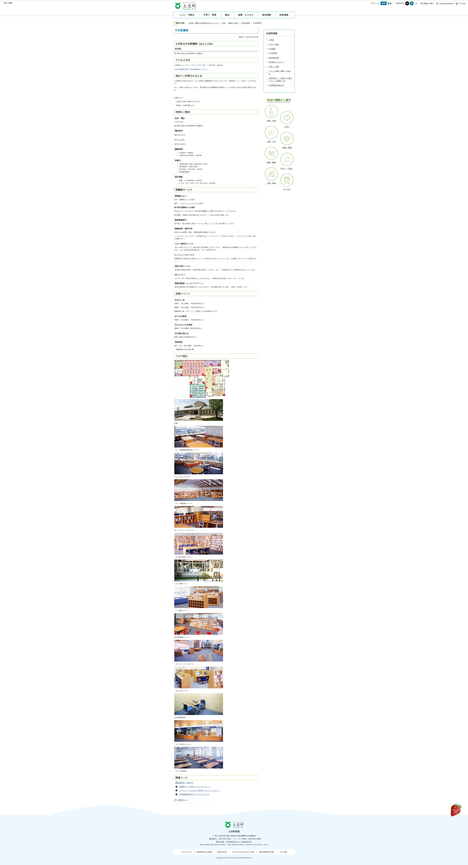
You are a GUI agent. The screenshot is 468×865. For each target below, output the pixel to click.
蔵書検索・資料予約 (185, 783)
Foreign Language (446, 3)
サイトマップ (186, 852)
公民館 (271, 40)
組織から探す (429, 3)
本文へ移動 (8, 3)
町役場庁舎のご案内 (204, 852)
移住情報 (266, 15)
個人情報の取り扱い (267, 852)
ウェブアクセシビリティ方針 (243, 852)
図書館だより (183, 800)
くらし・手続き (187, 15)
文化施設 (272, 49)
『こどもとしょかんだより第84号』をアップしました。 (199, 790)
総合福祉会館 (274, 58)
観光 (227, 15)
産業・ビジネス (246, 15)
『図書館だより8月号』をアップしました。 (194, 787)
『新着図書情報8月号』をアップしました (194, 794)
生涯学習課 (245, 23)
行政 (223, 23)
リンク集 (283, 852)
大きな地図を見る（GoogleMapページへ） (191, 69)
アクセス (462, 3)
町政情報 (284, 15)
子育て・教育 (209, 15)
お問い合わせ (222, 852)
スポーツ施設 (274, 44)
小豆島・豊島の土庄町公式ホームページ (203, 23)
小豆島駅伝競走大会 (276, 85)
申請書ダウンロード (276, 62)
